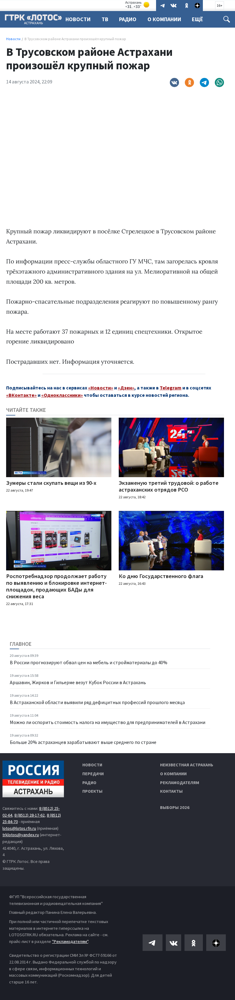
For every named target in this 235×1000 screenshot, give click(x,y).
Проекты (92, 791)
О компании (173, 773)
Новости (78, 19)
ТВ (105, 19)
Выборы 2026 (174, 807)
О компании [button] (164, 19)
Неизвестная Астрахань (186, 765)
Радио (127, 19)
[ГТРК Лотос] (33, 20)
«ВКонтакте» (21, 395)
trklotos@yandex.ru (20, 834)
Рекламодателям (179, 782)
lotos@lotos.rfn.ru (19, 828)
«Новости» (100, 388)
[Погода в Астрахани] (137, 5)
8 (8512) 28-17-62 (29, 815)
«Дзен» (126, 388)
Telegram (170, 388)
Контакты (171, 791)
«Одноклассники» (62, 395)
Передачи (93, 773)
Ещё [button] (197, 19)
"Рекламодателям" (70, 941)
